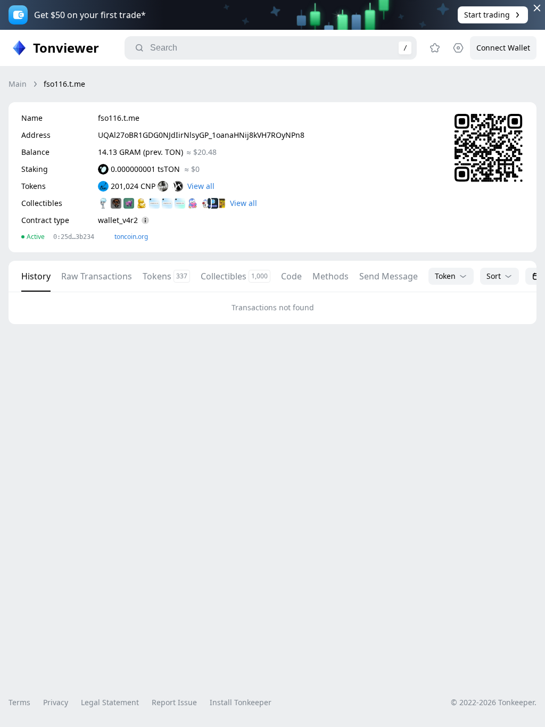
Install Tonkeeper (240, 702)
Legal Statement (110, 702)
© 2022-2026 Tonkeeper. (493, 702)
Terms (19, 702)
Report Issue (174, 702)
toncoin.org (131, 236)
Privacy (55, 702)
